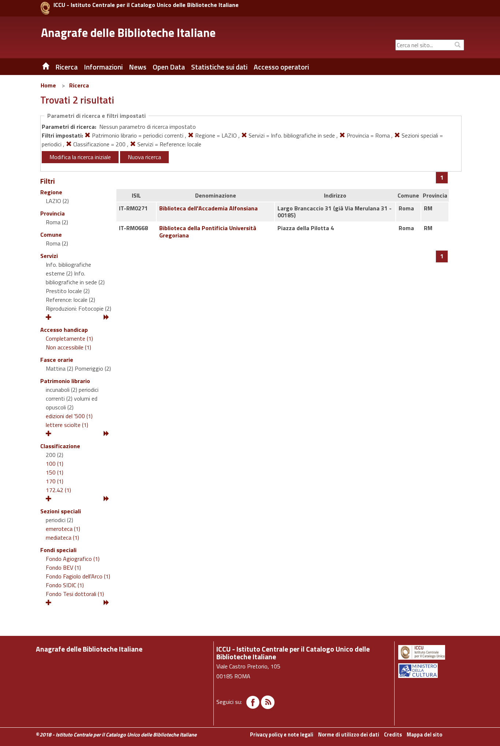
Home (48, 85)
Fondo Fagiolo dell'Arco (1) (78, 576)
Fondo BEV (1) (63, 567)
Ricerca (79, 85)
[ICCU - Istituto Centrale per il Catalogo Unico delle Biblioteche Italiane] (45, 8)
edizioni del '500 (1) (69, 416)
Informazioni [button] (103, 66)
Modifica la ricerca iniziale (80, 157)
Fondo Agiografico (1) (73, 558)
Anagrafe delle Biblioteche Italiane (128, 32)
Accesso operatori (281, 66)
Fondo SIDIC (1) (65, 585)
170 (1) (54, 481)
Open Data (169, 66)
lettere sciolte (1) (67, 424)
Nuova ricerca (144, 157)
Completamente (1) (69, 338)
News (137, 66)
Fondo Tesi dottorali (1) (75, 593)
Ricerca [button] (66, 66)
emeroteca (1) (63, 528)
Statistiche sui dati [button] (219, 66)
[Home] (40, 67)
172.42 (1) (58, 490)
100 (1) (54, 463)
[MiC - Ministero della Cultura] (431, 670)
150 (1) (54, 472)
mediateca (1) (62, 537)
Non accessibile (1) (68, 347)
